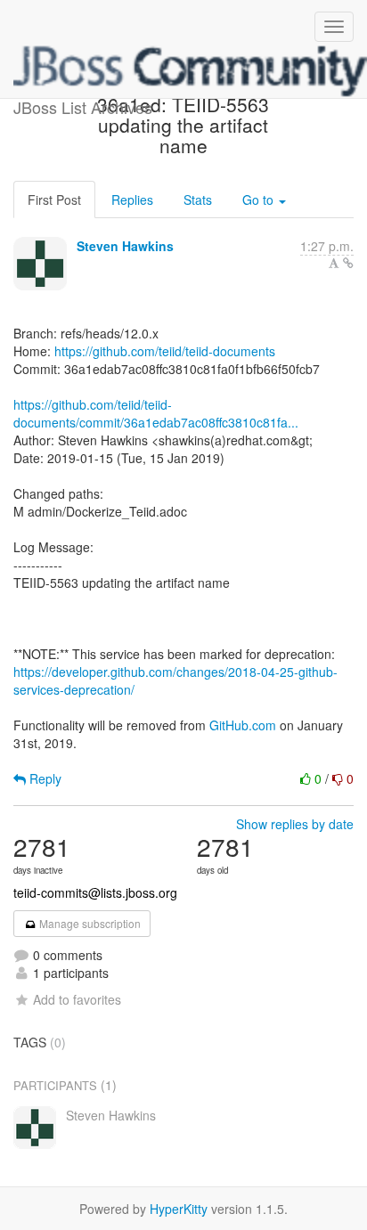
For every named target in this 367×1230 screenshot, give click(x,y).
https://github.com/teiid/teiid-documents (164, 351)
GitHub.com (242, 725)
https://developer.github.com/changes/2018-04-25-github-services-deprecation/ (175, 680)
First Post (54, 199)
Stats (198, 199)
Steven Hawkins (125, 246)
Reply (43, 778)
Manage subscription (89, 923)
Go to (259, 199)
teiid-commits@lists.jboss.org (95, 892)
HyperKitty (179, 1209)
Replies (132, 199)
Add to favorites (77, 999)
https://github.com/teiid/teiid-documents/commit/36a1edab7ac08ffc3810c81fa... (155, 413)
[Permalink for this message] (348, 263)
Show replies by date (295, 824)
